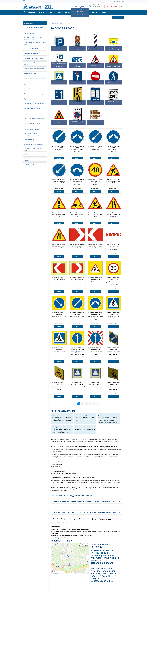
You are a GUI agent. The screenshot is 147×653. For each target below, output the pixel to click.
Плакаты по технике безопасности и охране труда (35, 43)
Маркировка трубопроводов (31, 53)
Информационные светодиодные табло (34, 68)
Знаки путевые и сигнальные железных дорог (34, 149)
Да (77, 15)
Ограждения (27, 99)
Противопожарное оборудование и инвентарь (33, 63)
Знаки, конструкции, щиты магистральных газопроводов (34, 119)
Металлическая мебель (30, 73)
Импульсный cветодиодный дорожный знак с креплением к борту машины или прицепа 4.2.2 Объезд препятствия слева (113, 351)
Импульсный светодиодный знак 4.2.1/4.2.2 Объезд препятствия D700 (95, 147)
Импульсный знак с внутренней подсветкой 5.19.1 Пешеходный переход (77, 384)
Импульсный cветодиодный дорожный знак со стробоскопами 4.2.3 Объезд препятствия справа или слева (95, 316)
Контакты (94, 12)
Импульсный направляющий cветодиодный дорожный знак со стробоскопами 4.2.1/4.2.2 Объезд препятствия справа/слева (77, 351)
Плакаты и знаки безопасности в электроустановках (32, 124)
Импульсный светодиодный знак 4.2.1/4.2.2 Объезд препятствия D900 (59, 181)
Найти (118, 18)
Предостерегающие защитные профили (34, 58)
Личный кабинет (120, 1)
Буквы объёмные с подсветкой (32, 89)
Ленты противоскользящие (31, 48)
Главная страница (54, 23)
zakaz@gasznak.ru (96, 8)
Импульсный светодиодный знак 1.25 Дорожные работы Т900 (95, 214)
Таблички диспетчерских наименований (34, 144)
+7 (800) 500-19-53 (97, 4)
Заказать (59, 158)
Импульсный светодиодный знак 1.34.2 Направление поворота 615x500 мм (95, 246)
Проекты (60, 12)
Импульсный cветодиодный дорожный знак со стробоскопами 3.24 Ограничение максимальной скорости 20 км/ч (113, 281)
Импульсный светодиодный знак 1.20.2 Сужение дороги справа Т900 (113, 214)
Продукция (42, 12)
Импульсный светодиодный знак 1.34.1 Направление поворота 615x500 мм (77, 246)
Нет (82, 15)
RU (24, 1)
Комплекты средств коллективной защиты (34, 78)
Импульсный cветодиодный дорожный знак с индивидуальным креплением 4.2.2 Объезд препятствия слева (113, 386)
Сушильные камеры (29, 139)
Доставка (67, 12)
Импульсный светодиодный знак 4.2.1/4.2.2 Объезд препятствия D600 (59, 147)
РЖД (25, 114)
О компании (31, 12)
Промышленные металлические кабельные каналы (35, 83)
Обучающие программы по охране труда (34, 94)
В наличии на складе (29, 164)
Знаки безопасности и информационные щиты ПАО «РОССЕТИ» (34, 38)
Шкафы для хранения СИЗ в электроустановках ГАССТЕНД (31, 134)
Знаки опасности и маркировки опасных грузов (34, 103)
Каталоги (103, 12)
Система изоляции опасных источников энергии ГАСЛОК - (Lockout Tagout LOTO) (34, 28)
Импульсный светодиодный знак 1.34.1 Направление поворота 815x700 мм (77, 279)
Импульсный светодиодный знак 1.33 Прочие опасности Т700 (59, 214)
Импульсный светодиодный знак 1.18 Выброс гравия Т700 (77, 214)
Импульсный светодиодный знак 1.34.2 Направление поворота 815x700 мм (59, 279)
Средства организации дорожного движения (32, 159)
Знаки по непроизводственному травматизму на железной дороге (32, 109)
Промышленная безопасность (31, 129)
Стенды (26, 154)
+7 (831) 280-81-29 (97, 6)
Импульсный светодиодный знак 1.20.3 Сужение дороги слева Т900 (59, 246)
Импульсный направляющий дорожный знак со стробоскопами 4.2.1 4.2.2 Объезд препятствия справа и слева (95, 351)
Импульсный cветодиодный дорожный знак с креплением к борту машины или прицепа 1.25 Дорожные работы (59, 386)
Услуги (51, 12)
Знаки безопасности (29, 33)
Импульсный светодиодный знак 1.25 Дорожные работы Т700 (113, 181)
